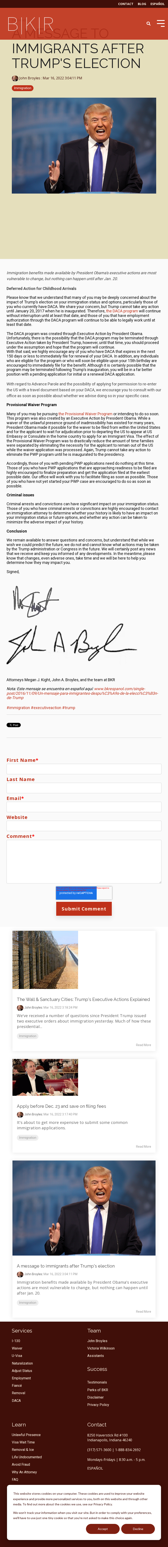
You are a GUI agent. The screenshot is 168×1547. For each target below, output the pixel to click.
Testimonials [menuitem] (97, 1382)
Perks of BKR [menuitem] (97, 1390)
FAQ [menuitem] (15, 1479)
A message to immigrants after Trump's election (66, 1266)
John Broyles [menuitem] (97, 1341)
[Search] (148, 23)
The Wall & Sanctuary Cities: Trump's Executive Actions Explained (83, 999)
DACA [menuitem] (16, 1401)
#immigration (18, 707)
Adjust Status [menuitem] (22, 1371)
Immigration (22, 88)
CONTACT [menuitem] (125, 4)
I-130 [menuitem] (16, 1341)
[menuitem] (97, 1369)
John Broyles (29, 78)
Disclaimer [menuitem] (95, 1397)
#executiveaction (46, 707)
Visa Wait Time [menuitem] (23, 1442)
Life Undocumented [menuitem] (27, 1457)
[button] (84, 601)
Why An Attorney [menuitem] (24, 1472)
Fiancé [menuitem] (17, 1386)
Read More (143, 1045)
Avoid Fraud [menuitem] (21, 1464)
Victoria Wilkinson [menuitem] (101, 1348)
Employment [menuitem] (21, 1378)
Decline (138, 1529)
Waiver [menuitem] (17, 1348)
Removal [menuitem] (18, 1393)
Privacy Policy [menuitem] (98, 1405)
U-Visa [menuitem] (17, 1356)
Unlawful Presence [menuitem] (26, 1435)
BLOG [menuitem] (142, 4)
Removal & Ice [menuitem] (23, 1450)
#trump (68, 707)
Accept (103, 1529)
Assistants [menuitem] (95, 1356)
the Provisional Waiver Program (85, 414)
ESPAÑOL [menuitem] (157, 4)
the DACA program (122, 311)
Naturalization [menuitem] (22, 1363)
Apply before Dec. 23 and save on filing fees (61, 1106)
